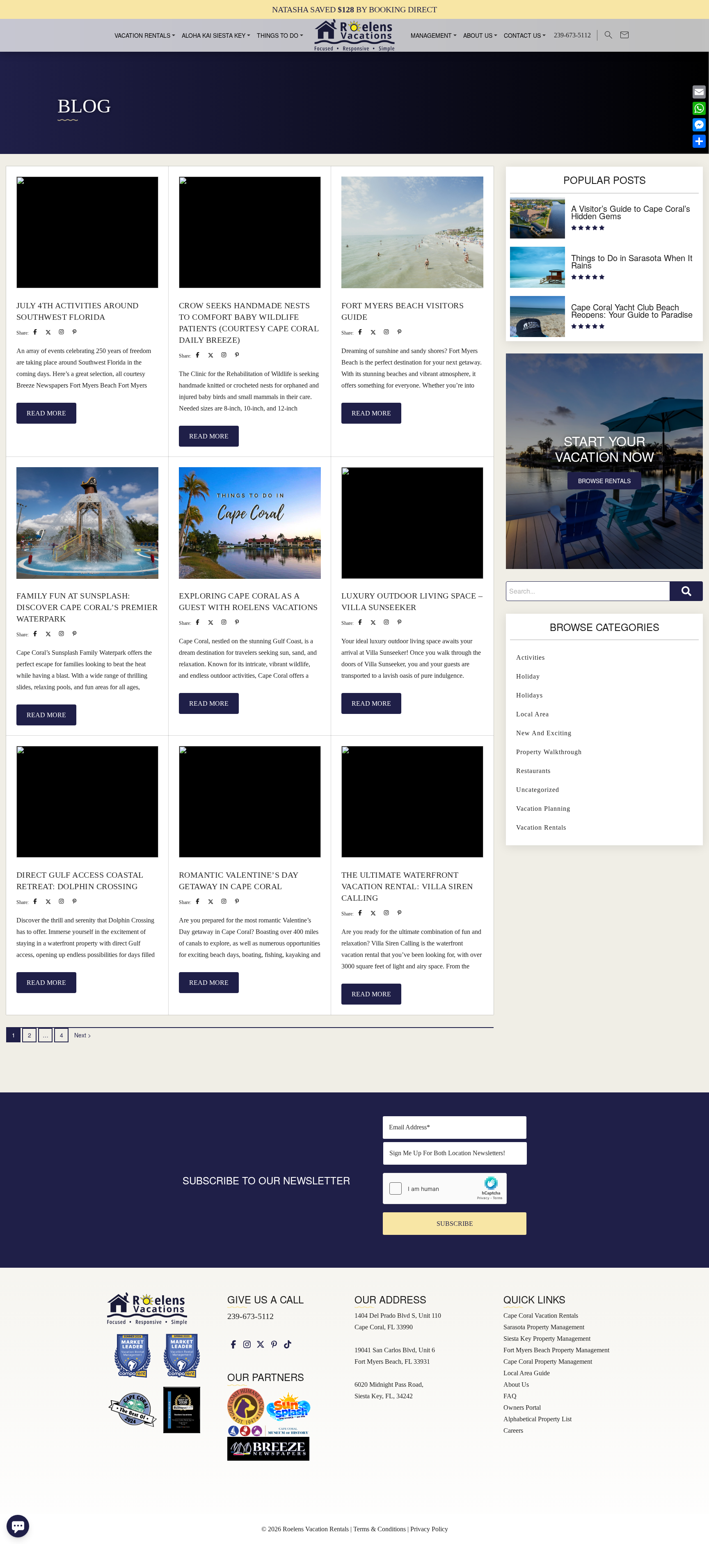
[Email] (699, 92)
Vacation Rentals (142, 35)
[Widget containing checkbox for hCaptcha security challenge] (445, 1188)
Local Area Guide (526, 1373)
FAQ (510, 1396)
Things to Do (277, 35)
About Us (477, 35)
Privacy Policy (429, 1529)
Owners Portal (522, 1407)
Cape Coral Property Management (547, 1361)
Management (431, 35)
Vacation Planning (543, 808)
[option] (354, 9)
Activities (530, 657)
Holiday (528, 676)
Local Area (532, 714)
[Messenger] (699, 125)
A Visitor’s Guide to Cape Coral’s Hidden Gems (630, 212)
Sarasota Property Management (543, 1327)
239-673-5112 (250, 1316)
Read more (46, 413)
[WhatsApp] (699, 108)
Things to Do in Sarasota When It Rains (632, 261)
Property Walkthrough (549, 751)
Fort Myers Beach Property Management (556, 1350)
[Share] (699, 141)
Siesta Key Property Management (546, 1338)
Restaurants (533, 770)
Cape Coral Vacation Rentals (540, 1315)
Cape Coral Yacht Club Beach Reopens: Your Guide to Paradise (632, 310)
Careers (513, 1430)
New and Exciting (544, 733)
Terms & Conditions (379, 1529)
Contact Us (522, 35)
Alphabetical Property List (537, 1419)
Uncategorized (537, 789)
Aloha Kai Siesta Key (213, 35)
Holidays (529, 695)
